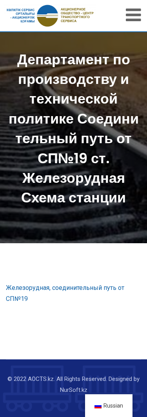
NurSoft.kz (73, 389)
